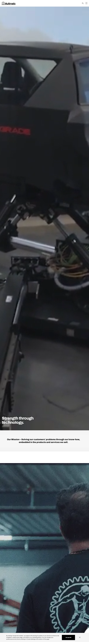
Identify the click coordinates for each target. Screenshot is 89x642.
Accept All (68, 637)
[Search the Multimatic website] (83, 3)
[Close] (81, 637)
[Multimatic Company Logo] (9, 3)
